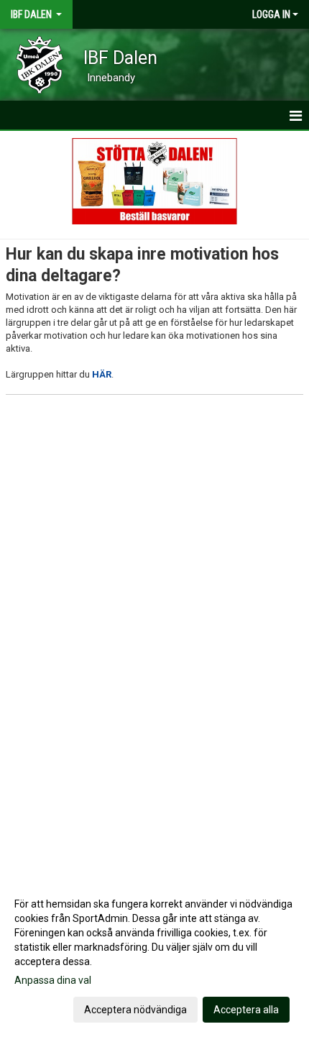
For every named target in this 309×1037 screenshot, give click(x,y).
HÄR (101, 374)
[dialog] (154, 956)
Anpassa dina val (52, 980)
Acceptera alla (246, 1009)
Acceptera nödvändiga (135, 1009)
